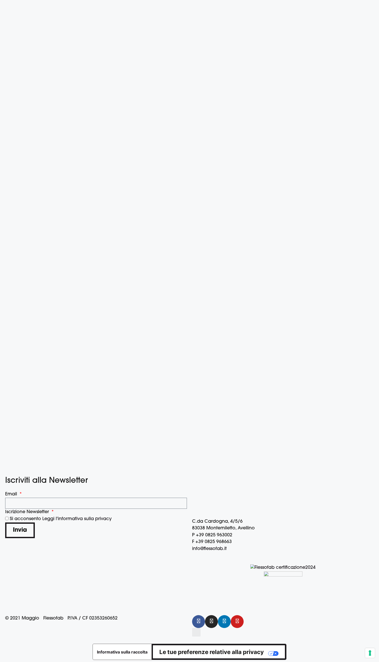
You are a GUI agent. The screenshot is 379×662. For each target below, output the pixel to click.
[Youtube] (237, 621)
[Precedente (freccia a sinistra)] (9, 331)
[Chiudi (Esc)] (371, 5)
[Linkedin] (224, 621)
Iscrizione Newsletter (27, 512)
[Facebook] (198, 621)
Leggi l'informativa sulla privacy (77, 519)
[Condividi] (356, 5)
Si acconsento (61, 519)
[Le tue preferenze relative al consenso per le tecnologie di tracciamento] (370, 653)
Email (11, 494)
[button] (196, 632)
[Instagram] (211, 621)
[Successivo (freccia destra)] (370, 331)
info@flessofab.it (209, 549)
